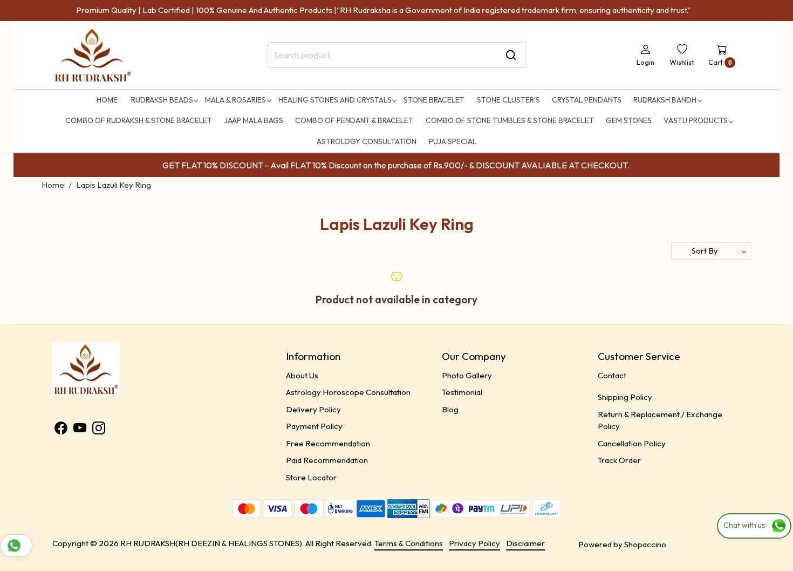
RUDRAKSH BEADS (162, 100)
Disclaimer (525, 543)
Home (107, 100)
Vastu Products (696, 120)
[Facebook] (61, 430)
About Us (302, 375)
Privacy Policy (474, 543)
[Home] (92, 55)
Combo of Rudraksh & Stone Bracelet (138, 120)
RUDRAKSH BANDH (664, 100)
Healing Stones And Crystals (335, 100)
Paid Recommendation (327, 460)
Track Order (619, 460)
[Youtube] (79, 430)
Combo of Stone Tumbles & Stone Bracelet (510, 120)
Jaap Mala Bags (253, 120)
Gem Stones (629, 120)
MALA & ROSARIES (235, 100)
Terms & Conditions (408, 543)
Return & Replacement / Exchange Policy (660, 420)
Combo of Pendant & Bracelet (354, 120)
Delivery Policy (313, 409)
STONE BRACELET (434, 100)
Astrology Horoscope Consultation (348, 392)
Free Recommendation (328, 443)
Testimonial (462, 392)
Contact (612, 375)
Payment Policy (314, 426)
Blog (450, 409)
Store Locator (311, 477)
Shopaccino (645, 544)
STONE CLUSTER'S (508, 100)
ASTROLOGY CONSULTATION (366, 141)
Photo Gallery (467, 375)
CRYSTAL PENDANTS (586, 100)
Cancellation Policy (632, 443)
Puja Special (452, 141)
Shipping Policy (625, 397)
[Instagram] (98, 430)
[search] (510, 55)
